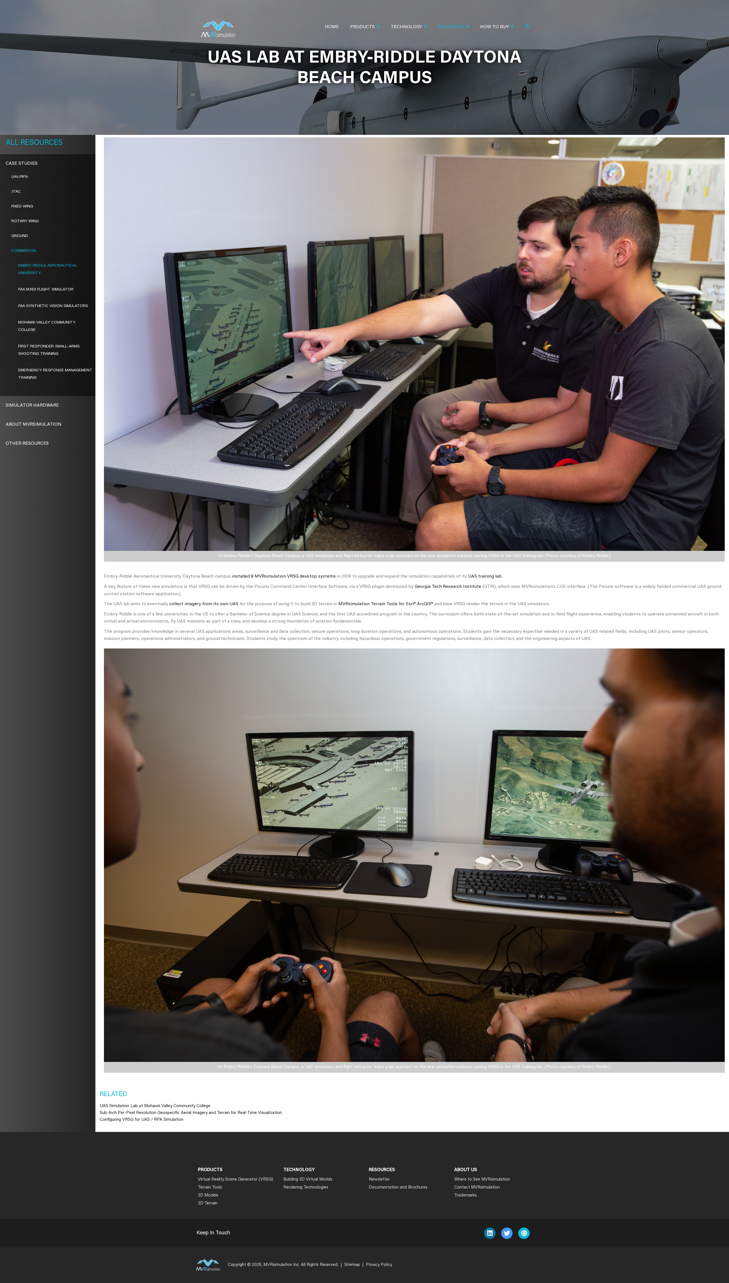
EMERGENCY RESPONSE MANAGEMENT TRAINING (55, 374)
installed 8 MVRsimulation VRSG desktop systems (283, 576)
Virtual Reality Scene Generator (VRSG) (235, 1179)
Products (362, 27)
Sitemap (352, 1265)
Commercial (24, 251)
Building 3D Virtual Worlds (307, 1179)
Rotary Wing (25, 221)
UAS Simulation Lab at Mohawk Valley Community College (155, 1106)
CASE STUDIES (22, 163)
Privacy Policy (379, 1265)
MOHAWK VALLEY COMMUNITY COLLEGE (46, 326)
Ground (19, 236)
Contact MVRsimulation (477, 1187)
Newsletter (379, 1179)
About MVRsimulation (34, 424)
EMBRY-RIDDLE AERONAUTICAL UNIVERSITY (47, 269)
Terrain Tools (210, 1187)
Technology (406, 27)
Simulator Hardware (32, 405)
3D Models (208, 1195)
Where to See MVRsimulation (482, 1179)
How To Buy (494, 27)
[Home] (218, 25)
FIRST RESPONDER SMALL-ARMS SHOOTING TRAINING (49, 350)
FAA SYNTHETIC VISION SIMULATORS (53, 306)
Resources (451, 27)
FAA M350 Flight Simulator (45, 290)
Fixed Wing (22, 207)
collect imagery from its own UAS (203, 604)
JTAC (16, 192)
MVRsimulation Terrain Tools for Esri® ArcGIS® (385, 604)
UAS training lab (484, 576)
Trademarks (465, 1195)
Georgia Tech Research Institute (448, 586)
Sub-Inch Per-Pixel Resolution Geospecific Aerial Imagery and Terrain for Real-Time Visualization (191, 1113)
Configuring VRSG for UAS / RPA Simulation (141, 1120)
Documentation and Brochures (398, 1187)
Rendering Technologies (305, 1187)
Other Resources (27, 443)
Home (332, 27)
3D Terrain (207, 1203)
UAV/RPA (19, 177)
